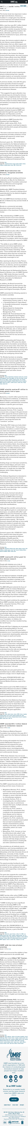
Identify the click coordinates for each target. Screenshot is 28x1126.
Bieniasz (14, 934)
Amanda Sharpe (11, 376)
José (23, 935)
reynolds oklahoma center (8, 1042)
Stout (9, 718)
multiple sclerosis (18, 1039)
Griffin (10, 935)
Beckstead (16, 376)
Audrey (6, 714)
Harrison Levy (2, 379)
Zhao (23, 939)
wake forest (12, 1043)
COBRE (18, 714)
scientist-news (18, 165)
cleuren (15, 714)
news (23, 1039)
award (11, 934)
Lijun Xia (10, 715)
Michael (23, 379)
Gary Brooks (21, 378)
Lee (25, 935)
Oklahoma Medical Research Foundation (19, 381)
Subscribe (14, 1099)
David (8, 378)
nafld (23, 715)
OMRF (14, 165)
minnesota (13, 1039)
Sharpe (24, 382)
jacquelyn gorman (7, 165)
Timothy (17, 939)
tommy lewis (5, 383)
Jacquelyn (2, 165)
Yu (21, 939)
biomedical (22, 1036)
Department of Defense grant (10, 548)
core (25, 934)
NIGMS (9, 938)
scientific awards (13, 382)
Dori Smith (17, 378)
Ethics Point (15, 1105)
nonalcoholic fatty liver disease (6, 717)
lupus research (16, 550)
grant (7, 935)
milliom (22, 936)
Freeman (9, 1038)
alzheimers (9, 1036)
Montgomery (9, 381)
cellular (17, 934)
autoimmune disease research (10, 163)
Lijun (8, 715)
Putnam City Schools (6, 382)
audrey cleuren (10, 714)
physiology (22, 1040)
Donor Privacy (7, 1105)
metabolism (19, 936)
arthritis (13, 1036)
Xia (11, 718)
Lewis (21, 379)
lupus (12, 165)
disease (6, 1038)
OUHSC (18, 1040)
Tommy (1, 383)
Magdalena (4, 936)
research (8, 939)
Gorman (24, 163)
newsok (26, 1039)
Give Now (23, 6)
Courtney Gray (21, 376)
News (6, 162)
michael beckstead (3, 381)
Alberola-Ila (7, 934)
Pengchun (4, 939)
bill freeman (17, 1036)
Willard (16, 1043)
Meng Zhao (14, 936)
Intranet (22, 1105)
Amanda (6, 376)
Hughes (7, 379)
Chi (20, 934)
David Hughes (11, 378)
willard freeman (20, 1043)
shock (8, 1043)
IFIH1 (26, 548)
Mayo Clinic (8, 1039)
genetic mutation (19, 163)
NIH (11, 938)
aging (6, 1036)
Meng (11, 936)
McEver (8, 936)
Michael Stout (18, 715)
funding (1, 935)
